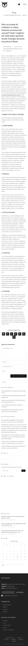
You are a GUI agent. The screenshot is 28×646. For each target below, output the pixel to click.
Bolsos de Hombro (7, 604)
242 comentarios (11, 519)
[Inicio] (1, 15)
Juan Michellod (7, 46)
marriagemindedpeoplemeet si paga (10, 95)
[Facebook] (8, 457)
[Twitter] (4, 457)
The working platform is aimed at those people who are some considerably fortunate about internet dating (13, 436)
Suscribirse (19, 592)
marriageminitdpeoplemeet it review (12, 48)
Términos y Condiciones (8, 629)
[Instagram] (13, 457)
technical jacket (5, 420)
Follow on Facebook (8, 476)
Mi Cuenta (5, 620)
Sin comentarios (7, 51)
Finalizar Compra (7, 625)
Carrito (4, 623)
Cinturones (5, 609)
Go (23, 470)
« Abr (2, 565)
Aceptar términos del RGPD (10, 595)
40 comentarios (11, 534)
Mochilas (5, 607)
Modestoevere (4, 424)
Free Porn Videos (5, 441)
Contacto (5, 627)
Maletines (21, 639)
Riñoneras (14, 641)
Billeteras (5, 611)
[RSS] (23, 457)
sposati (3, 446)
